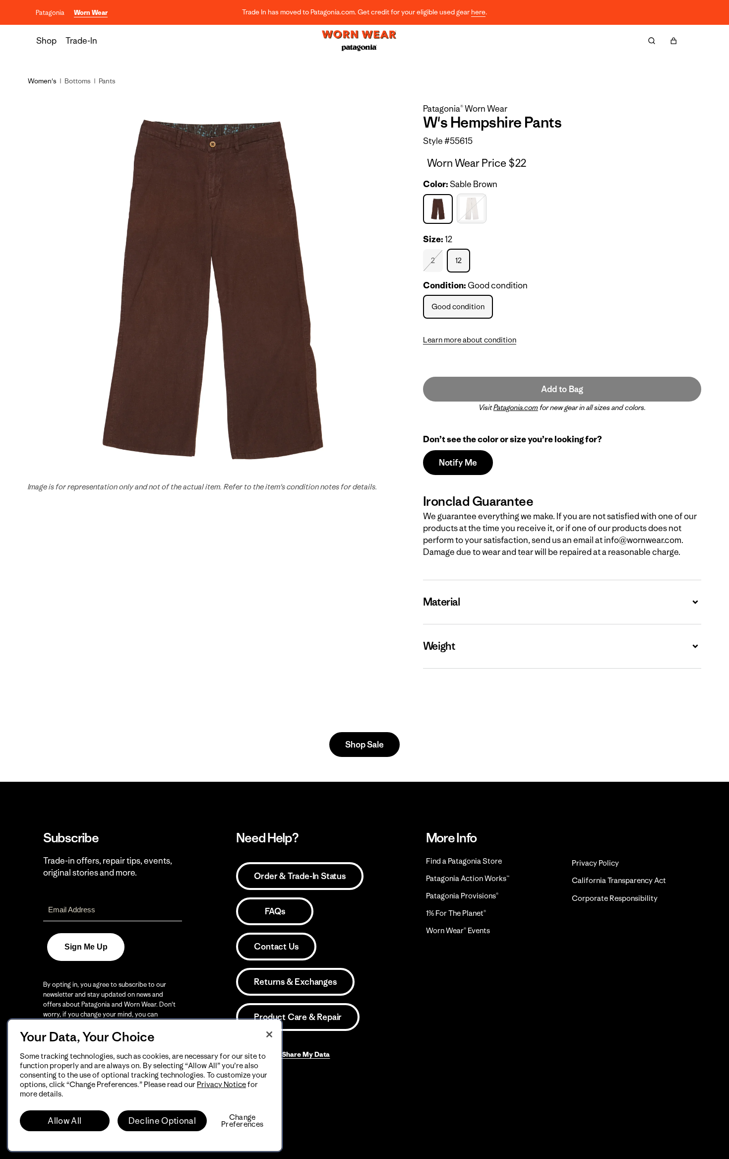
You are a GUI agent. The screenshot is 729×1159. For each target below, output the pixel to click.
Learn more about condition (469, 339)
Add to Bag (562, 389)
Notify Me (458, 462)
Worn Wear (91, 12)
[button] (673, 41)
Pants (107, 80)
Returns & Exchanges (295, 981)
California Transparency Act (619, 880)
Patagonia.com (515, 407)
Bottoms (77, 80)
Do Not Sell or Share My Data (283, 1054)
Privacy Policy (595, 863)
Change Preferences (242, 1121)
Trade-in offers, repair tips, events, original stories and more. (107, 866)
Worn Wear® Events (458, 930)
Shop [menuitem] (46, 40)
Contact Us (276, 946)
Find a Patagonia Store (464, 861)
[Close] (269, 1034)
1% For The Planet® (456, 913)
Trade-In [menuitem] (81, 40)
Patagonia (50, 12)
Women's (42, 80)
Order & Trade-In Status (299, 876)
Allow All (64, 1120)
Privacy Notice (221, 1084)
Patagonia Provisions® (462, 895)
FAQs (275, 911)
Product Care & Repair (298, 1017)
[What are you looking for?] (652, 41)
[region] (145, 1085)
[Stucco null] (473, 208)
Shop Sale (364, 744)
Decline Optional (162, 1120)
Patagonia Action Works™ (467, 878)
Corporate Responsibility (615, 898)
